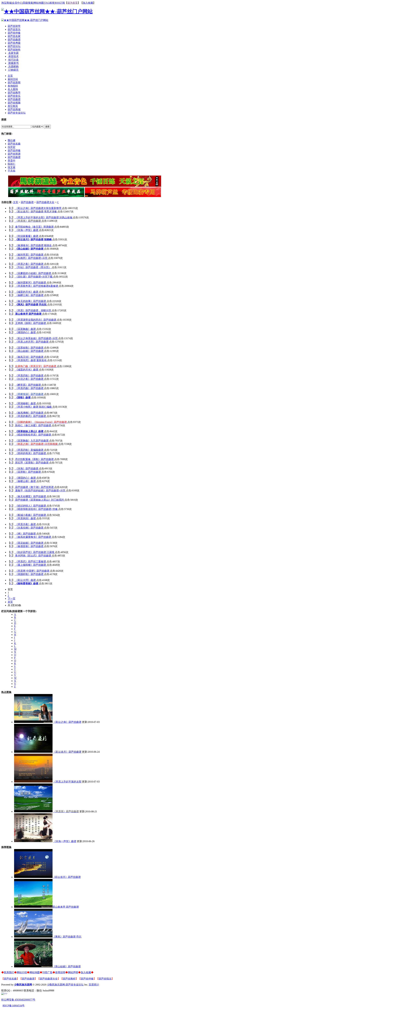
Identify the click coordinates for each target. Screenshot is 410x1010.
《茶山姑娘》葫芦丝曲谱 (29, 351)
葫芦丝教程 (69, 978)
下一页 (11, 598)
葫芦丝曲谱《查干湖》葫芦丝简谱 (34, 487)
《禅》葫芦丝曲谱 (25, 533)
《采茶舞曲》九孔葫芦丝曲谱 (32, 440)
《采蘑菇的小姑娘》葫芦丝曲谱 (33, 273)
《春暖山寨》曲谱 (25, 481)
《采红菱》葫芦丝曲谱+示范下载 (34, 276)
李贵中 (11, 160)
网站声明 (73, 972)
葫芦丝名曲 (14, 143)
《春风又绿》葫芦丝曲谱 (29, 357)
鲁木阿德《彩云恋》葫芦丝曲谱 (33, 555)
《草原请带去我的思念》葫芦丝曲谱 (36, 319)
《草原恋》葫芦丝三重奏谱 (31, 561)
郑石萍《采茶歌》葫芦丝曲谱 (32, 462)
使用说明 (60, 972)
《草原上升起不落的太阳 (67, 781)
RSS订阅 (60, 2)
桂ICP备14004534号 (14, 1005)
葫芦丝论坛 (14, 46)
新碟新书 (13, 63)
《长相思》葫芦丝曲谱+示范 (31, 258)
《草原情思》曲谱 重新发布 (31, 360)
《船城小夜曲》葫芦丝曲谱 (31, 515)
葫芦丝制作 (14, 49)
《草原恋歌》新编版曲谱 (29, 450)
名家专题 (13, 53)
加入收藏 (88, 2)
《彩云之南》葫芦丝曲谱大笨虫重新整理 (38, 208)
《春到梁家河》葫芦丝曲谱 (31, 282)
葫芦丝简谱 (14, 153)
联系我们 (9, 972)
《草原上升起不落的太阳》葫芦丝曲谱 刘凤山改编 (44, 217)
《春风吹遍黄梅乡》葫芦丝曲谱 (33, 537)
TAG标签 (49, 2)
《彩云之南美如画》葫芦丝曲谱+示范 (36, 338)
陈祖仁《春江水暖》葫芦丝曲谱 (33, 425)
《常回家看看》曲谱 (27, 236)
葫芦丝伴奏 (14, 32)
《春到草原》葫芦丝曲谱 (29, 254)
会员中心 (17, 2)
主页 (15, 202)
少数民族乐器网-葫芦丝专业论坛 (65, 984)
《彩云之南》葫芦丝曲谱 (67, 722)
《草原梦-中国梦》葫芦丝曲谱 (32, 570)
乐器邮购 (13, 66)
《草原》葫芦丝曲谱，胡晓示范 (33, 310)
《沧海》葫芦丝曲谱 (27, 468)
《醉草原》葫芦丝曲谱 (28, 384)
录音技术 (13, 56)
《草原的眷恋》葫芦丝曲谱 (31, 416)
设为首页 (72, 2)
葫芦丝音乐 (14, 29)
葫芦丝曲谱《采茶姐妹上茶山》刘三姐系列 (40, 499)
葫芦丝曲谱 (14, 39)
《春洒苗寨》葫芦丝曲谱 (29, 546)
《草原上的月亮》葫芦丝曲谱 (32, 341)
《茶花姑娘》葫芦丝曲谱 (29, 543)
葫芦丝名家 (14, 36)
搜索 (47, 126)
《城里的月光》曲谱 (27, 291)
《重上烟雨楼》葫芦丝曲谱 (31, 565)
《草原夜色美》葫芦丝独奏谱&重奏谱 (37, 286)
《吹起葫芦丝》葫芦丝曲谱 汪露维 (35, 552)
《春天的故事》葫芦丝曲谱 (31, 301)
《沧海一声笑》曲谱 (27, 230)
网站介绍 (22, 972)
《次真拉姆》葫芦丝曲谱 (29, 527)
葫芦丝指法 (105, 978)
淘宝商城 (6, 2)
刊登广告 (47, 972)
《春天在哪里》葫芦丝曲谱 (31, 496)
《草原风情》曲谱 (25, 518)
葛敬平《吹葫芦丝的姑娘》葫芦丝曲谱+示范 (40, 490)
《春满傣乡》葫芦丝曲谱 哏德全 (33, 245)
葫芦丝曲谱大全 (45, 202)
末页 (10, 602)
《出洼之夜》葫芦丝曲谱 (29, 379)
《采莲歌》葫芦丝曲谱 (28, 472)
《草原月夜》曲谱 (25, 524)
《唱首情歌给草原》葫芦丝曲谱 (33, 434)
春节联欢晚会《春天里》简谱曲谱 (34, 226)
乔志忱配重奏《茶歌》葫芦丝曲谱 (34, 459)
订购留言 (13, 69)
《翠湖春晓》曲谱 (25, 403)
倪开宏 (11, 147)
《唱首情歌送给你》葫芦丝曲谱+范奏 (36, 509)
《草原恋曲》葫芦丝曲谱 (29, 388)
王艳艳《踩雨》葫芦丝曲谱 (31, 323)
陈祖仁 (11, 164)
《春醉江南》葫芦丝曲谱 (29, 295)
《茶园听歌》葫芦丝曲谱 (29, 574)
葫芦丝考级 (14, 43)
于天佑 (11, 170)
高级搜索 (28, 2)
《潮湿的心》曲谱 (25, 332)
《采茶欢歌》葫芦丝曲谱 (29, 347)
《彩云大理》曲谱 (25, 580)
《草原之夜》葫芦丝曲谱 (29, 264)
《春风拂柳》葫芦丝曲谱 (29, 412)
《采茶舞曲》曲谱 (25, 329)
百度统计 (94, 984)
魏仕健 (11, 140)
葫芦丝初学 (14, 26)
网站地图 (38, 2)
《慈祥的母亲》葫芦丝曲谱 (31, 453)
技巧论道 (13, 59)
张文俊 (11, 167)
